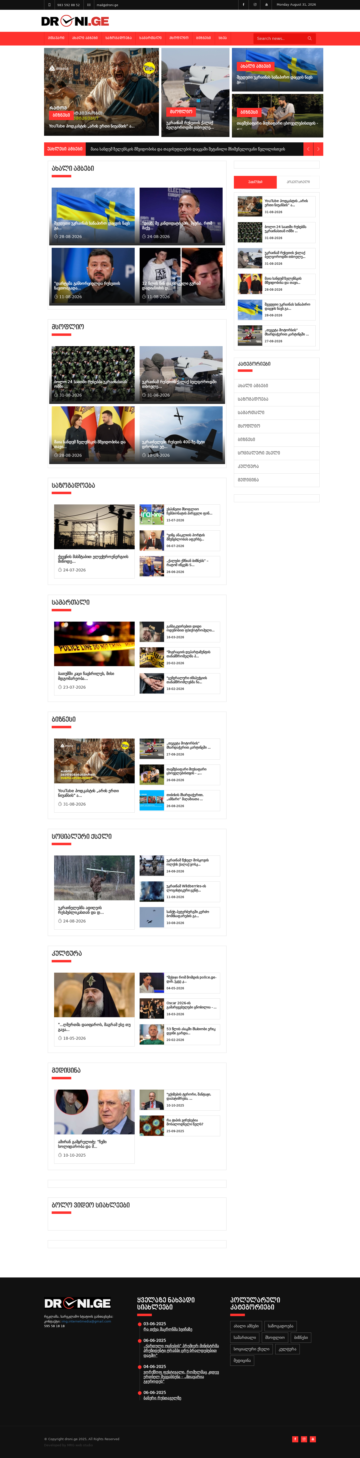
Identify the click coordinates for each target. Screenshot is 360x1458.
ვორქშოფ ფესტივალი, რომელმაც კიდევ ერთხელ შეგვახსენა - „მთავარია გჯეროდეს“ (181, 1377)
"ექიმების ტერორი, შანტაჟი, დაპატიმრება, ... (189, 1096)
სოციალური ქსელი (259, 453)
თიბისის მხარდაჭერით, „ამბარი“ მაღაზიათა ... (185, 797)
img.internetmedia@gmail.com (86, 1321)
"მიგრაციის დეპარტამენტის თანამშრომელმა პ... (188, 654)
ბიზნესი (203, 38)
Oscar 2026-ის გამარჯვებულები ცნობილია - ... (191, 1005)
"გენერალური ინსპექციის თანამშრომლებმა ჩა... (187, 680)
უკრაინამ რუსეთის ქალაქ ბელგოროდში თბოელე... (285, 255)
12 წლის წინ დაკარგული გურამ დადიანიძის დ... (171, 285)
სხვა (223, 38)
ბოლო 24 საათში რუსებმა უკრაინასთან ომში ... (285, 229)
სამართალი (150, 38)
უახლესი (255, 182)
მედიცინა (248, 480)
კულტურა (248, 467)
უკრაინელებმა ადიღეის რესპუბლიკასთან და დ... (81, 910)
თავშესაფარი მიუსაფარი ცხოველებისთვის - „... (186, 771)
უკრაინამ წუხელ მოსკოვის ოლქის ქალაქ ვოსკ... (188, 862)
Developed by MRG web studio (68, 1445)
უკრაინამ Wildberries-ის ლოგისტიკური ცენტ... (186, 888)
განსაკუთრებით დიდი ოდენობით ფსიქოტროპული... (191, 628)
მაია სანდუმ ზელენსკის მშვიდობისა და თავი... (283, 280)
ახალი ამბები (85, 38)
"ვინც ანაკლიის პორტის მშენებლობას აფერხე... (186, 537)
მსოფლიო (179, 38)
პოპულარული (298, 182)
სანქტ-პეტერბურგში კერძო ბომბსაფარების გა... (188, 914)
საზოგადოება (119, 38)
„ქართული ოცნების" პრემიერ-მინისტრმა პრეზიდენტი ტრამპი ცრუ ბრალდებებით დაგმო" (181, 1350)
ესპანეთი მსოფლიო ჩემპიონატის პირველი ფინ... (189, 511)
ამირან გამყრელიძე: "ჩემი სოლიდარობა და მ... (82, 1144)
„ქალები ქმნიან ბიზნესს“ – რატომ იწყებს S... (187, 563)
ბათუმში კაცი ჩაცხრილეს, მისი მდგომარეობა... (86, 676)
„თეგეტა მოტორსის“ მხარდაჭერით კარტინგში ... (189, 745)
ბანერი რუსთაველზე (162, 1398)
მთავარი (56, 38)
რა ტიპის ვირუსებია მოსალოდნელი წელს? (185, 1122)
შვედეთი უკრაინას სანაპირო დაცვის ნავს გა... (287, 306)
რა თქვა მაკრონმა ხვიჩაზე (168, 1329)
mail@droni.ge (107, 5)
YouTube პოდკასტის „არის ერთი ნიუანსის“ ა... (286, 203)
